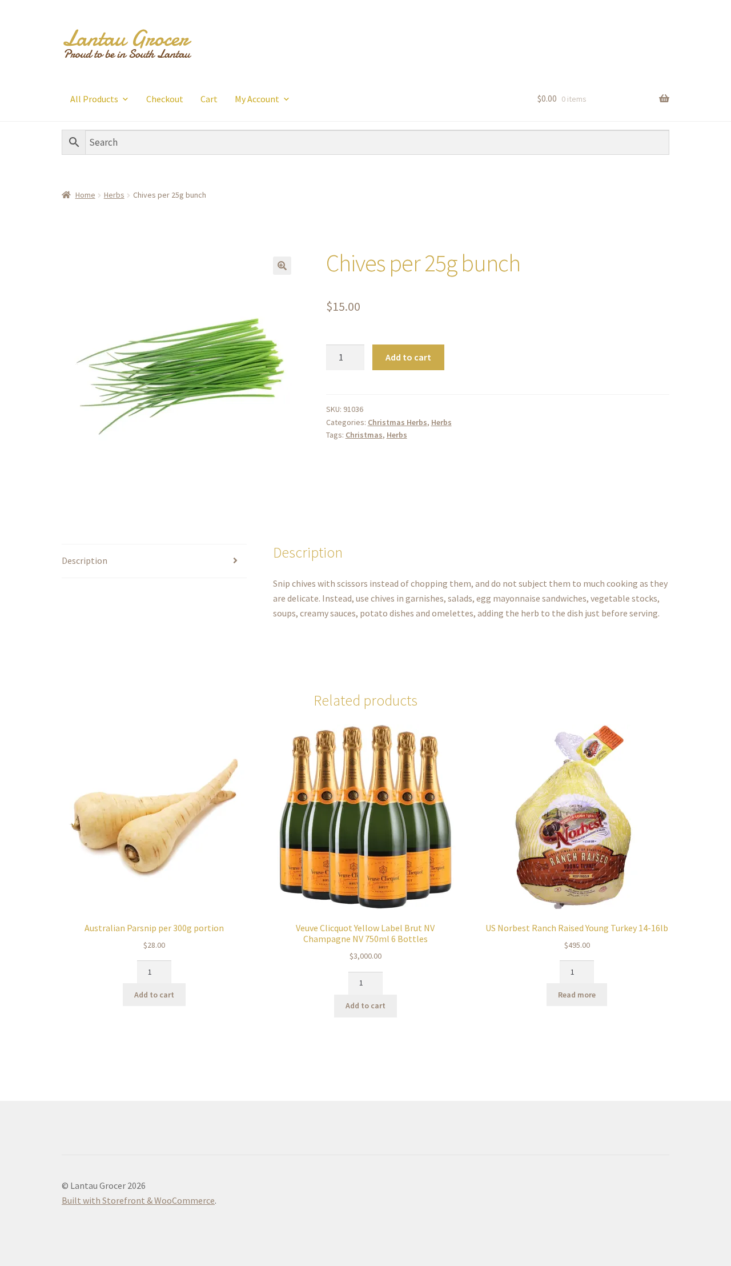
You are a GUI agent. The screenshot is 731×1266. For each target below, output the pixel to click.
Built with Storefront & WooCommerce (138, 1200)
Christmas (364, 435)
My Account (257, 99)
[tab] (154, 561)
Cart (209, 99)
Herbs (114, 195)
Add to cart (408, 357)
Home (85, 195)
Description (84, 560)
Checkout (164, 99)
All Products (94, 99)
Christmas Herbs (397, 422)
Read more (577, 994)
